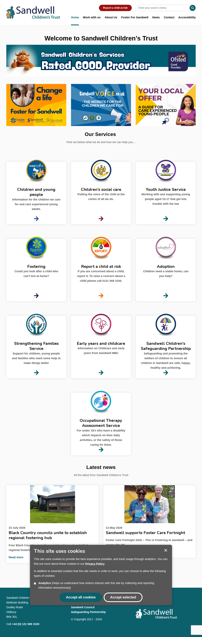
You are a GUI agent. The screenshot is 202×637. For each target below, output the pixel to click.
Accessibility (187, 17)
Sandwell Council (83, 607)
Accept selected (165, 550)
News (156, 17)
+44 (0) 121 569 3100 (25, 624)
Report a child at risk (115, 7)
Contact (169, 17)
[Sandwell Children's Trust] (33, 9)
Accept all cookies (81, 597)
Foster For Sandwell (134, 17)
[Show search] (193, 8)
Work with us (92, 17)
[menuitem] (75, 19)
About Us (111, 17)
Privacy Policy (94, 563)
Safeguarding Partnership (88, 612)
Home (75, 17)
